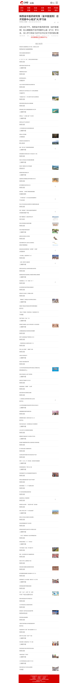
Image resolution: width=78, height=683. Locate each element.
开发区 (56, 8)
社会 (35, 8)
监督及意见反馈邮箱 (45, 679)
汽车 (21, 10)
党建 (28, 8)
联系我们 (44, 678)
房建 (28, 10)
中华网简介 (34, 677)
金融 (42, 10)
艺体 (49, 10)
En (54, 3)
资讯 (21, 8)
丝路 (32, 2)
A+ (54, 22)
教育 (49, 8)
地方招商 (44, 677)
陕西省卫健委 (23, 22)
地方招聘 (39, 678)
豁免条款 (34, 678)
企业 (35, 10)
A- (58, 22)
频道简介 (39, 677)
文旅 (42, 8)
